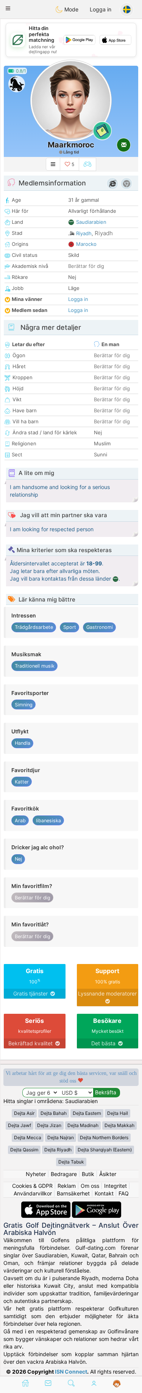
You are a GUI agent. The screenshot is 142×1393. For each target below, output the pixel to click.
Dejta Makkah (119, 1125)
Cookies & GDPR (32, 1185)
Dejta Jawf (19, 1125)
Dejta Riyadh (58, 1149)
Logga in (100, 9)
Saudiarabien (91, 222)
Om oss (90, 1185)
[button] (8, 8)
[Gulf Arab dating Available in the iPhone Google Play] (96, 1205)
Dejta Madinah (82, 1125)
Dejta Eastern (87, 1113)
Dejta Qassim (24, 1149)
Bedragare (64, 1174)
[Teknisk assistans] (117, 1383)
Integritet (115, 1185)
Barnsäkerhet (73, 1193)
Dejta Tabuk (71, 1162)
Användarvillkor (33, 1193)
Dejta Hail (117, 1113)
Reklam (67, 1185)
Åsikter (107, 1174)
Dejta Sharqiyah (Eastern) (105, 1149)
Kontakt (104, 1193)
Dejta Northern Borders (104, 1137)
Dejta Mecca (27, 1137)
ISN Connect (71, 1371)
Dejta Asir (24, 1113)
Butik (88, 1174)
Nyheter (36, 1174)
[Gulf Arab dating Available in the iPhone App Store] (46, 1205)
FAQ (124, 1193)
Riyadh (84, 233)
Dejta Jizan (49, 1125)
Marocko (86, 244)
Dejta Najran (60, 1137)
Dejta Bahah (54, 1113)
